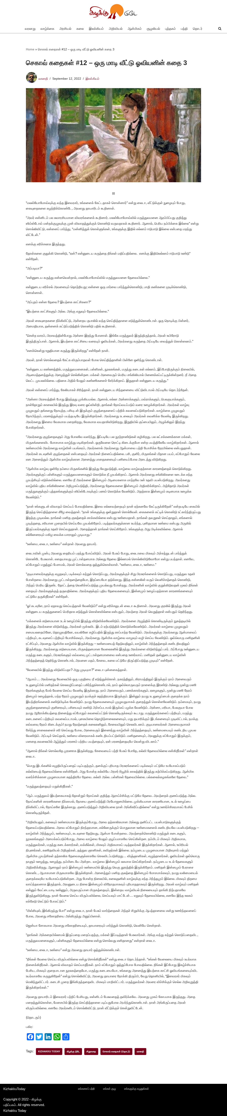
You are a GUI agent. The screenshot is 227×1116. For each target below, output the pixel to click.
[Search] (219, 28)
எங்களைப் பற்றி (86, 1088)
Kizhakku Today (49, 1051)
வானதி (43, 78)
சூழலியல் (153, 28)
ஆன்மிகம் (135, 28)
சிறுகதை (91, 1051)
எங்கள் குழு (109, 1088)
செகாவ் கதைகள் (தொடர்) (116, 1051)
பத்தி (184, 28)
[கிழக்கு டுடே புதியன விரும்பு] (113, 12)
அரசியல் (65, 28)
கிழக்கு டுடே (73, 1051)
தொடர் (197, 28)
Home (30, 49)
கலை (80, 28)
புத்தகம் (170, 28)
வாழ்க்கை (47, 28)
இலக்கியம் (96, 28)
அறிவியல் (116, 28)
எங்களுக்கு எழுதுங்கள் (136, 1088)
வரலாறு (30, 28)
